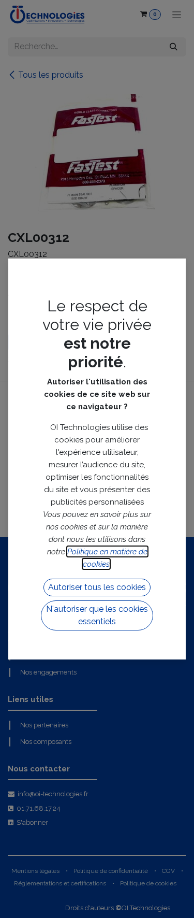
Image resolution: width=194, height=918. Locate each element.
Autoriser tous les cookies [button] (97, 587)
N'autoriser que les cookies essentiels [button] (97, 615)
